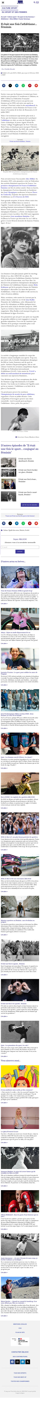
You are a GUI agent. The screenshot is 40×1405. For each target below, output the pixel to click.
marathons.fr (30, 105)
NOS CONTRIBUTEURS (20, 1356)
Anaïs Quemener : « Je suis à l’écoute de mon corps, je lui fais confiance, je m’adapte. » (19, 1259)
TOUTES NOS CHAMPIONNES (20, 1381)
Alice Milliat (14, 19)
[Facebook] (12, 1362)
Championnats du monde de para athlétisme (17, 394)
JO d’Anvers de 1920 (21, 197)
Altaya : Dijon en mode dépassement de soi (15, 632)
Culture (5, 530)
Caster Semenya (24, 19)
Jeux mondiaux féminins (20, 216)
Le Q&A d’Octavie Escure (9, 1131)
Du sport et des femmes (14, 12)
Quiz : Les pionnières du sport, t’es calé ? (15, 1045)
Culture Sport (9, 8)
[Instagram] (17, 1362)
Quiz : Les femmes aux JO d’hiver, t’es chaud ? (16, 757)
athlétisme (6, 120)
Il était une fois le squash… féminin (13, 964)
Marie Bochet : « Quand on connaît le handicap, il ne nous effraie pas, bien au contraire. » (19, 1302)
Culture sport (12, 17)
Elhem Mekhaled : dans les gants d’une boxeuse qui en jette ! (19, 1215)
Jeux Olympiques (10, 192)
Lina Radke (30, 300)
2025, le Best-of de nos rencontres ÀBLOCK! (16, 879)
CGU (20, 1328)
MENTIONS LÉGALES (20, 1324)
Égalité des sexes (14, 530)
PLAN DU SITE (20, 1332)
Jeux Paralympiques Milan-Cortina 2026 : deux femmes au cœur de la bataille (17, 714)
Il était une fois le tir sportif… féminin (13, 1004)
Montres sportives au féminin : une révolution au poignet (18, 921)
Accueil (3, 17)
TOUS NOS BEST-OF (20, 1377)
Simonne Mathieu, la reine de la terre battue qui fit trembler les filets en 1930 (18, 1172)
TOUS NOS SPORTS (20, 1373)
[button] (2, 2)
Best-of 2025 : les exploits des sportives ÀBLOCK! (18, 797)
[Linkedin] (22, 1362)
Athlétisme (4, 19)
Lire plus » (4, 603)
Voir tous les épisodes (30, 505)
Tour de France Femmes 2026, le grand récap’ (16, 591)
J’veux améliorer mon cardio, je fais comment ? (17, 1090)
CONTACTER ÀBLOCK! (20, 1352)
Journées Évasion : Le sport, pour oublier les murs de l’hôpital (19, 673)
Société (27, 530)
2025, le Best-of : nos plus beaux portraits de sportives (19, 837)
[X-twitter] (27, 1362)
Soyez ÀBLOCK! (20, 539)
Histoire (22, 530)
